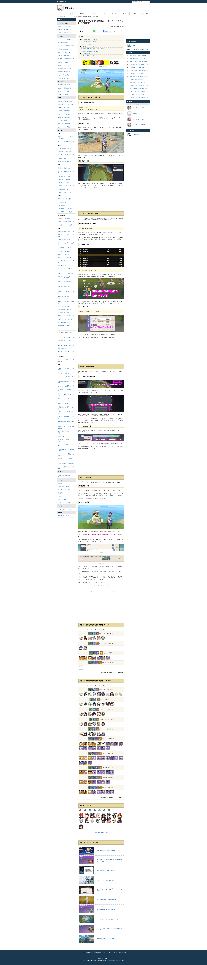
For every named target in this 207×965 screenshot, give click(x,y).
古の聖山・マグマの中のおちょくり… (139, 94)
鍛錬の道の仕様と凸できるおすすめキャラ (108, 850)
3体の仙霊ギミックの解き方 (65, 212)
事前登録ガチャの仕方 (63, 516)
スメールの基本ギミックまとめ (66, 337)
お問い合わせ (98, 952)
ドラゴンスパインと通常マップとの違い (107, 919)
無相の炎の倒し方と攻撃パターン (66, 269)
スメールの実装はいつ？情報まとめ (66, 333)
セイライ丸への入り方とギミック (66, 292)
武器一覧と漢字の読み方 (64, 107)
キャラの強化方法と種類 (64, 52)
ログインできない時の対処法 (65, 39)
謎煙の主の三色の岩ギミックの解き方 (66, 432)
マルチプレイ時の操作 (87, 44)
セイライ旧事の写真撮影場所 (65, 306)
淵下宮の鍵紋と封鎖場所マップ (66, 316)
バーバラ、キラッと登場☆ (64, 502)
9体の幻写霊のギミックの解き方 (66, 463)
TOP (83, 952)
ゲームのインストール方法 (64, 29)
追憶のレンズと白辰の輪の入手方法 (66, 243)
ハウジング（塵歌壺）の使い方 (89, 39)
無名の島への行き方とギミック (66, 158)
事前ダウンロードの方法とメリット (106, 880)
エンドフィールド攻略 (137, 107)
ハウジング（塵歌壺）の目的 (88, 41)
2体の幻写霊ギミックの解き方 (65, 436)
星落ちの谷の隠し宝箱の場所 (65, 161)
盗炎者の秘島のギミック (64, 403)
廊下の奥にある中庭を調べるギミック (66, 341)
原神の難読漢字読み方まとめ (65, 104)
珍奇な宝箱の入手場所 (63, 312)
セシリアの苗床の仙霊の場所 (65, 148)
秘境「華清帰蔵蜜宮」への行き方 (66, 172)
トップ (62, 13)
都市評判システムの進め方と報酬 (105, 939)
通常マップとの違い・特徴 (64, 199)
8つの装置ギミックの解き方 (65, 208)
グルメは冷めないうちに (64, 489)
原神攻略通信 (69, 8)
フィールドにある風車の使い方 (66, 141)
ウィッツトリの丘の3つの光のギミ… (139, 88)
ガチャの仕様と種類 (63, 42)
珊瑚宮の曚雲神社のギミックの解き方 (66, 297)
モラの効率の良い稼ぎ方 (64, 84)
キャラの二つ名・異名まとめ (65, 127)
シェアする (108, 31)
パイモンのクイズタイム (64, 486)
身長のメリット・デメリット (65, 91)
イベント (114, 13)
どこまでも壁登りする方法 (64, 88)
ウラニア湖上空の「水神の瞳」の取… (139, 76)
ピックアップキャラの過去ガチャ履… (139, 64)
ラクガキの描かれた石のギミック (66, 399)
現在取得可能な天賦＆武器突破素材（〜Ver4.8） (93, 51)
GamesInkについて (89, 952)
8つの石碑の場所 (62, 202)
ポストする (85, 31)
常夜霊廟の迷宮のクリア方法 (65, 322)
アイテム (103, 13)
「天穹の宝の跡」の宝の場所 (65, 192)
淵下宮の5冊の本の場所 (64, 325)
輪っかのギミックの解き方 (64, 218)
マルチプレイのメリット (87, 46)
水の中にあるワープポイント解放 (66, 352)
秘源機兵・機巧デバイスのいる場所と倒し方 (66, 427)
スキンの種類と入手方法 (64, 78)
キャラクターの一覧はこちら (101, 832)
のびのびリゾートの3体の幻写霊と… (139, 61)
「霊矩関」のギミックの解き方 (66, 186)
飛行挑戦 (60, 493)
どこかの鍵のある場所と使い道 (66, 386)
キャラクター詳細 (85, 53)
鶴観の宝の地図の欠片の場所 (65, 309)
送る (96, 31)
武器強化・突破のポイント (64, 55)
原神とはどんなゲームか (64, 26)
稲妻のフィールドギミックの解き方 (66, 235)
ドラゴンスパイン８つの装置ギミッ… (139, 91)
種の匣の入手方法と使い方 (64, 254)
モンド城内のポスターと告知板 (66, 155)
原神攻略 (134, 113)
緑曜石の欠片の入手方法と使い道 (66, 417)
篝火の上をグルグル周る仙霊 (65, 257)
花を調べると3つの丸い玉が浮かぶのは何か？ (66, 137)
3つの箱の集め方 (62, 205)
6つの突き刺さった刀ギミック (65, 248)
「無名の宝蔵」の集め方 (64, 182)
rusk (133, 45)
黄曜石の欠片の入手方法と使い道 (66, 407)
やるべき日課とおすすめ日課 (65, 101)
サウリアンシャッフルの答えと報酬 (66, 445)
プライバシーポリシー (108, 952)
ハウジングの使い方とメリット (66, 75)
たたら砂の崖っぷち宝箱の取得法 (66, 261)
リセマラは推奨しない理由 (64, 33)
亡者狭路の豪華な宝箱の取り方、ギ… (139, 79)
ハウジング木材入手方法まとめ (66, 110)
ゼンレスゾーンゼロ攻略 (138, 124)
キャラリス (82, 13)
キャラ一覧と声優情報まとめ (65, 123)
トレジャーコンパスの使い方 (65, 68)
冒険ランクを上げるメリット (65, 62)
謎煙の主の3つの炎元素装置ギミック (66, 459)
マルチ (124, 13)
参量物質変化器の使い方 (64, 71)
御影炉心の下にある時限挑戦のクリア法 (66, 282)
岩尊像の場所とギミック (64, 168)
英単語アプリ (135, 134)
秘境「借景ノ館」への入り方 (65, 265)
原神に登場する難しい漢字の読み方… (139, 82)
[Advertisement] (101, 351)
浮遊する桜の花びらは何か (64, 239)
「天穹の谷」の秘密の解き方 (65, 179)
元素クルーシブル (62, 499)
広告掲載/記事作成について (120, 952)
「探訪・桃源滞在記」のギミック (66, 475)
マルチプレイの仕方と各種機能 (66, 59)
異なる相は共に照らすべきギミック (66, 287)
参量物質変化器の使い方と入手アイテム (107, 909)
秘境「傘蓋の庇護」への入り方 (66, 345)
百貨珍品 (60, 496)
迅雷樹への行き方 (62, 348)
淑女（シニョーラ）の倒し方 (65, 273)
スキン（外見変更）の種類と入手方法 (107, 899)
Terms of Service (118, 960)
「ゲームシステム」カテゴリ (88, 56)
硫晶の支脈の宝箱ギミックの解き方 (66, 381)
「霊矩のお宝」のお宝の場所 (65, 176)
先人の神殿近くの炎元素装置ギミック (66, 390)
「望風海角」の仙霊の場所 (64, 151)
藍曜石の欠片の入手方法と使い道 (66, 412)
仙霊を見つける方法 (63, 94)
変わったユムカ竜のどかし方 (65, 373)
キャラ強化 (145, 13)
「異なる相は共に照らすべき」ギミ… (139, 73)
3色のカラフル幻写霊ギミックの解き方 (66, 449)
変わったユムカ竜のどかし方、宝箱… (139, 85)
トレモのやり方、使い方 (64, 251)
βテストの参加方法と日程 (64, 509)
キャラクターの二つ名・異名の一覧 (139, 70)
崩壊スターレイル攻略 (137, 119)
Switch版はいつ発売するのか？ (66, 117)
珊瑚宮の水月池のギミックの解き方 (66, 302)
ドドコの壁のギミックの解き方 (66, 221)
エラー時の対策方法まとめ (64, 114)
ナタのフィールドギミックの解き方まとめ (66, 368)
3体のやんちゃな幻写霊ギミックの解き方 (66, 454)
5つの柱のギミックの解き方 (65, 225)
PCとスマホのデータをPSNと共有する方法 (108, 870)
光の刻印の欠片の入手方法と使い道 (66, 394)
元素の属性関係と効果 (63, 49)
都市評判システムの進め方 (64, 65)
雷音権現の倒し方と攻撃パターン (66, 277)
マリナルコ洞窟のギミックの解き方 (66, 467)
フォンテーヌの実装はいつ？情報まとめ (66, 360)
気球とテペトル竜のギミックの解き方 (66, 440)
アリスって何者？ (62, 120)
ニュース (72, 13)
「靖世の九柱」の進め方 (64, 189)
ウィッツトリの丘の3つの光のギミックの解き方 (66, 377)
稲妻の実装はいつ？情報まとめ (66, 231)
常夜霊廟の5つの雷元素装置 (65, 319)
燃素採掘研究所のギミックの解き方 (66, 422)
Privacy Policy (109, 960)
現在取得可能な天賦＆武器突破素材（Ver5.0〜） (93, 48)
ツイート (89, 591)
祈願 (135, 13)
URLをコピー (119, 31)
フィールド (93, 13)
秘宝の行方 (61, 483)
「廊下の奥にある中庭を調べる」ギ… (139, 67)
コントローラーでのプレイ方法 (66, 46)
